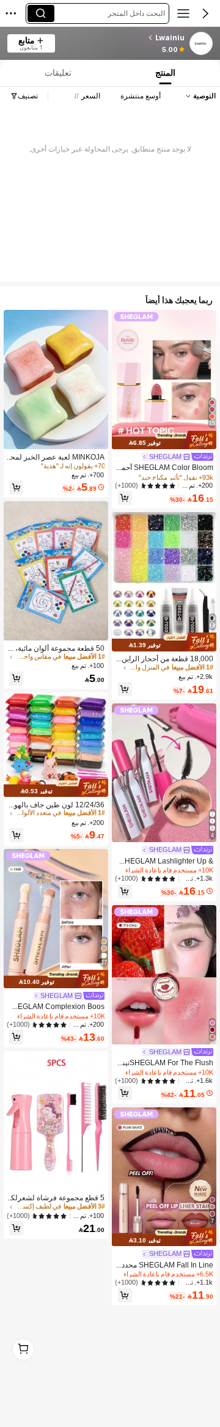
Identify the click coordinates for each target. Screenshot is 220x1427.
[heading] (123, 38)
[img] (164, 440)
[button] (205, 13)
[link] (200, 44)
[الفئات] (183, 13)
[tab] (57, 73)
